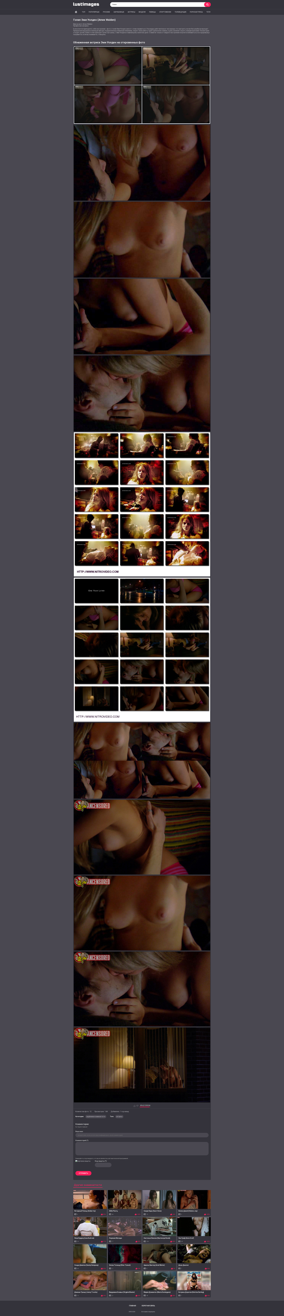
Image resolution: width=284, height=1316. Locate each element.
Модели (142, 12)
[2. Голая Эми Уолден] (142, 163)
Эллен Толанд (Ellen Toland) (120, 1265)
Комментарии (82, 1124)
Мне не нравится (137, 1106)
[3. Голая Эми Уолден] (142, 239)
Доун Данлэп (183, 1265)
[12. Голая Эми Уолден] (142, 1064)
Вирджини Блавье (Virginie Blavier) (122, 1292)
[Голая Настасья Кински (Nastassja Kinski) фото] (159, 1226)
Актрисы (131, 12)
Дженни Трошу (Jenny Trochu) (85, 1292)
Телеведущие (180, 12)
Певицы (152, 12)
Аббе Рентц (113, 1211)
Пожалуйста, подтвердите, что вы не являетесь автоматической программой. (101, 1158)
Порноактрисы (196, 12)
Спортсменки (165, 12)
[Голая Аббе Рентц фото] (125, 1199)
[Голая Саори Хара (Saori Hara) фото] (159, 1199)
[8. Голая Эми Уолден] (142, 760)
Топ (83, 12)
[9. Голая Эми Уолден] (142, 837)
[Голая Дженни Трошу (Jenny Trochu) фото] (90, 1280)
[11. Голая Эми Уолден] (142, 989)
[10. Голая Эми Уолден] (142, 913)
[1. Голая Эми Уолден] (142, 85)
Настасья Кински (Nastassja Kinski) (157, 1238)
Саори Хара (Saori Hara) (153, 1211)
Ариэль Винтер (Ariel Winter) (154, 1265)
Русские (106, 12)
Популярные (94, 12)
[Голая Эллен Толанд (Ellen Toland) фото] (125, 1253)
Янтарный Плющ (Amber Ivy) (85, 1211)
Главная (76, 12)
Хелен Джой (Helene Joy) (187, 1211)
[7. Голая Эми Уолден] (142, 650)
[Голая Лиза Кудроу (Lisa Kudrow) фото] (90, 1226)
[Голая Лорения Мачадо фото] (125, 1226)
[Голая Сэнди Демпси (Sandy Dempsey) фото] (90, 1253)
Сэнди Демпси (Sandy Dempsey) (86, 1265)
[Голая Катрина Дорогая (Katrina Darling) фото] (194, 1280)
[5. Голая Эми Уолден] (142, 393)
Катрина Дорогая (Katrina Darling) (191, 1292)
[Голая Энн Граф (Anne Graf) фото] (194, 1226)
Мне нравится (134, 1106)
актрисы (119, 1116)
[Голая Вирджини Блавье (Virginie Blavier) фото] (125, 1280)
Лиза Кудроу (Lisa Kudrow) (84, 1238)
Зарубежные (118, 12)
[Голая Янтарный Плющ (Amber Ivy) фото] (90, 1199)
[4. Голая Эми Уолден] (142, 316)
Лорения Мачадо (115, 1238)
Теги (208, 12)
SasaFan (138, 1311)
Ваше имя (79, 1131)
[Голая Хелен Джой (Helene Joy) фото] (194, 1199)
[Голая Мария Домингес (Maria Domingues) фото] (159, 1280)
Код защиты (99, 1161)
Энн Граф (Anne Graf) (186, 1238)
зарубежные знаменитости (95, 1116)
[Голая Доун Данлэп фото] (194, 1253)
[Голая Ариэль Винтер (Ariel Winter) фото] (159, 1253)
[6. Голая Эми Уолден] (142, 504)
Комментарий (80, 1140)
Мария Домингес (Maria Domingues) (157, 1292)
